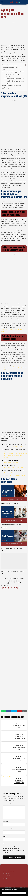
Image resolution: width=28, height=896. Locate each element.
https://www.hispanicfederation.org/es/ (15, 467)
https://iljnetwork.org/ (10, 472)
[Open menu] (2, 2)
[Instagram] (17, 587)
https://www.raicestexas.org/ (16, 475)
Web (4, 836)
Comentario (7, 804)
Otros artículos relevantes (10, 89)
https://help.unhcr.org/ (7, 243)
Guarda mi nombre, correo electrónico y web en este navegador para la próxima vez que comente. (14, 849)
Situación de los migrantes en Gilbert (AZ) (13, 68)
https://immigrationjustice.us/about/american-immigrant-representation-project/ (15, 455)
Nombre (5, 821)
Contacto (5, 878)
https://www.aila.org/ (15, 446)
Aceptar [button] (14, 893)
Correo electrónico (9, 829)
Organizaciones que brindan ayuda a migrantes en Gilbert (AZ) (13, 72)
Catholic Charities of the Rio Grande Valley (15, 82)
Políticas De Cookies (8, 876)
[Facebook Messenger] (14, 587)
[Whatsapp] (20, 587)
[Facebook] (2, 587)
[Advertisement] (14, 33)
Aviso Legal (6, 873)
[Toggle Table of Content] (23, 65)
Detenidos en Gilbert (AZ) (10, 503)
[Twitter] (5, 587)
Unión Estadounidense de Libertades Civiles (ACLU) (15, 79)
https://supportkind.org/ (11, 462)
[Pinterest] (11, 587)
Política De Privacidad (8, 871)
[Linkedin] (8, 587)
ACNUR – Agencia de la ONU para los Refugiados (15, 75)
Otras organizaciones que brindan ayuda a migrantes (12, 86)
